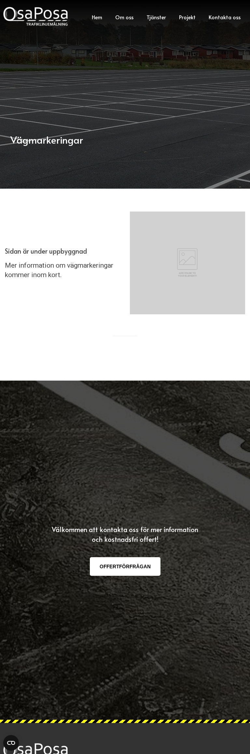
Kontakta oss (225, 17)
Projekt (187, 17)
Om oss (124, 17)
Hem (97, 17)
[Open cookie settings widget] (11, 743)
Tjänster (156, 17)
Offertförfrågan (125, 566)
